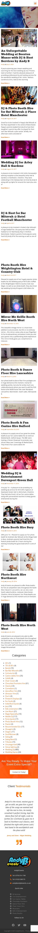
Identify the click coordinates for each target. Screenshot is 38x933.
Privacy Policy (29, 931)
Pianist (8, 724)
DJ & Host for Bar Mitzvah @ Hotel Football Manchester (16, 216)
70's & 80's (9, 665)
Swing (7, 737)
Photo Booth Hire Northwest (13, 576)
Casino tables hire (12, 676)
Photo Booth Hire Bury (17, 527)
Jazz (6, 706)
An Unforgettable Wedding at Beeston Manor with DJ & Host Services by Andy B (17, 56)
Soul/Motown (10, 734)
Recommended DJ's (13, 726)
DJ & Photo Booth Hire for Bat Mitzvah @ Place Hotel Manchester (18, 111)
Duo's (7, 696)
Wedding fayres (11, 752)
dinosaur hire (10, 693)
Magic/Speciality (11, 714)
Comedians (9, 688)
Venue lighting (11, 747)
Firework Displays (12, 698)
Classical (8, 686)
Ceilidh (8, 678)
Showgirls (9, 729)
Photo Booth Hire (12, 721)
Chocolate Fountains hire (15, 683)
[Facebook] (13, 925)
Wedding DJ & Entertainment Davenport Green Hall (17, 476)
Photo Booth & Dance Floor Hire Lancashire (17, 371)
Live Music (9, 711)
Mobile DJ (9, 716)
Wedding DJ (9, 749)
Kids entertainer (11, 709)
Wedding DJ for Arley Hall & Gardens (16, 164)
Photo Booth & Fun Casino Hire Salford (15, 424)
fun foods (9, 701)
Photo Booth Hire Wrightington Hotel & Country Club (17, 268)
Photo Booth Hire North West (18, 626)
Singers (8, 732)
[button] (35, 3)
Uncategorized (11, 744)
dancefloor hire (11, 691)
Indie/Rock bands (12, 704)
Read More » (5, 83)
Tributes (8, 742)
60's (6, 663)
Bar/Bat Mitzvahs (12, 670)
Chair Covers (10, 681)
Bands (7, 668)
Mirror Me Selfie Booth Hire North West (18, 318)
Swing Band (9, 739)
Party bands (10, 719)
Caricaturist (10, 673)
